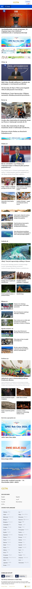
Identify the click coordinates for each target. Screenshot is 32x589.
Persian (22, 524)
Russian (22, 537)
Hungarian (7, 555)
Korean (6, 565)
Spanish (22, 545)
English (3, 497)
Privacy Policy (4, 586)
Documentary (19, 501)
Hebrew (6, 550)
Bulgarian (8, 522)
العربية (17, 499)
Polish (21, 527)
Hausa (6, 547)
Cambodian (6, 524)
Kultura (4, 358)
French (6, 540)
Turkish (22, 555)
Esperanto (8, 534)
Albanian (6, 512)
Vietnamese (24, 562)
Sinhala (22, 542)
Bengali (6, 519)
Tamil (21, 550)
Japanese (7, 562)
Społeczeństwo (6, 328)
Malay (23, 514)
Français (3, 499)
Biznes (3, 301)
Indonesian (9, 557)
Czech (6, 529)
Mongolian (23, 517)
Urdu (21, 560)
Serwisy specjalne (7, 418)
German (7, 542)
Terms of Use (12, 586)
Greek (6, 545)
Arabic (6, 514)
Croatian (7, 527)
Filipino (6, 537)
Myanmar (24, 519)
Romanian (23, 534)
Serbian (22, 540)
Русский (3, 501)
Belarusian (8, 517)
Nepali (21, 522)
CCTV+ (3, 504)
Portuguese (23, 529)
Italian (6, 560)
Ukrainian (23, 557)
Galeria (4, 241)
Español (18, 497)
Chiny (3, 62)
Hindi (5, 552)
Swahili (22, 547)
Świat (3, 100)
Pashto (21, 532)
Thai (21, 552)
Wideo (3, 143)
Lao (20, 512)
